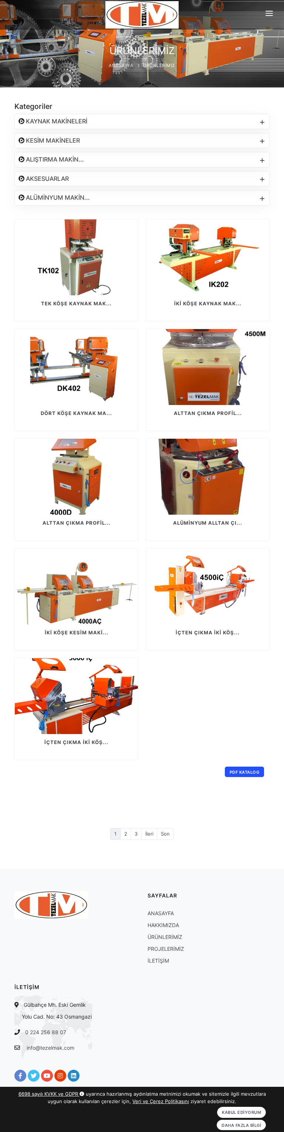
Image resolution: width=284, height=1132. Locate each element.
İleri (149, 834)
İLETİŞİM (158, 960)
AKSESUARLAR (46, 178)
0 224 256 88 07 (45, 1032)
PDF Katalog (245, 772)
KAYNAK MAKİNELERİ (55, 121)
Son (165, 834)
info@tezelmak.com (50, 1048)
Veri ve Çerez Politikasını (160, 1101)
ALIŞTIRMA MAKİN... (54, 159)
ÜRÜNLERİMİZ (159, 65)
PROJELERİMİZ (166, 949)
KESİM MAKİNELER (52, 140)
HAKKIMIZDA (163, 925)
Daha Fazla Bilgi (241, 1125)
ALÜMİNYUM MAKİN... (57, 197)
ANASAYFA (121, 65)
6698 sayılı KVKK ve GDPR (49, 1094)
